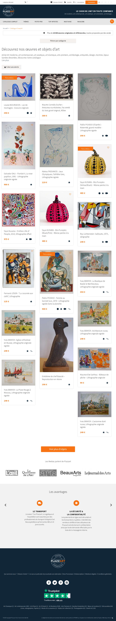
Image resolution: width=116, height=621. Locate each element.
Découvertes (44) (107, 606)
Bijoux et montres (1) (94, 606)
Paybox (100, 618)
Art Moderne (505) (54, 606)
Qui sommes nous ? (10, 574)
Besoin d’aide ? (23, 574)
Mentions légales (91, 574)
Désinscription (79, 574)
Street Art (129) (91, 608)
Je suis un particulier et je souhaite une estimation (45, 574)
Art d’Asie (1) (34, 606)
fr (99, 2)
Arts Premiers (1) (66, 606)
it (108, 2)
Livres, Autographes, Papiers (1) (31, 608)
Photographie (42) (79, 608)
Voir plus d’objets (58, 449)
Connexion (91, 2)
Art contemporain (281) (21, 606)
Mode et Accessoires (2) (49, 608)
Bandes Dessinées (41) (79, 606)
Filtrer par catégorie (58, 41)
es (111, 2)
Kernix (109, 618)
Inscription (80, 2)
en (102, 2)
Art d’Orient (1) (43, 606)
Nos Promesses (68, 574)
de (105, 2)
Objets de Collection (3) (65, 608)
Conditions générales (104, 574)
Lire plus (5, 60)
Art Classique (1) (8, 606)
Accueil (5, 28)
